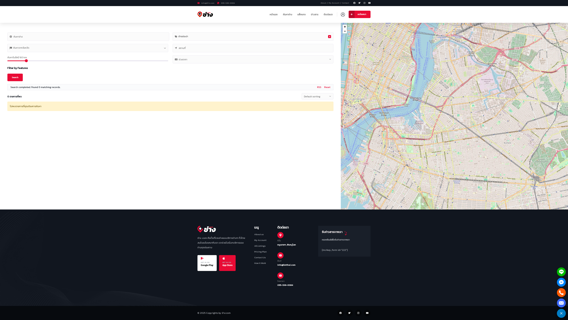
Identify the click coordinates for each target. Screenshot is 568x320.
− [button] (345, 31)
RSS (319, 87)
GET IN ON (205, 262)
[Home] (206, 14)
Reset (327, 87)
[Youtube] (369, 3)
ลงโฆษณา (362, 14)
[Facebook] (354, 3)
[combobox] (253, 36)
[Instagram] (364, 3)
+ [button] (345, 27)
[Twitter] (359, 3)
